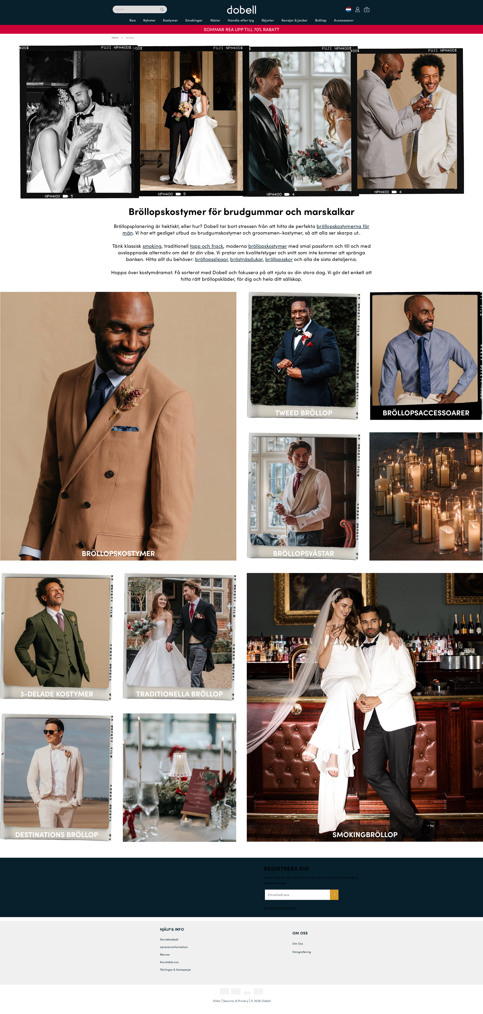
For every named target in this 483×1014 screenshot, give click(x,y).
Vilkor (217, 1001)
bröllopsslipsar (211, 259)
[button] (241, 27)
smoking (152, 245)
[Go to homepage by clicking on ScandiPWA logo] (241, 7)
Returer (165, 954)
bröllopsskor (279, 259)
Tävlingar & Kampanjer (175, 969)
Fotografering (301, 952)
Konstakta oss (169, 962)
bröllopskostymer (267, 245)
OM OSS (300, 933)
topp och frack (206, 245)
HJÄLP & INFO (172, 929)
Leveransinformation (174, 947)
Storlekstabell (169, 939)
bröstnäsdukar (246, 259)
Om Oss (297, 943)
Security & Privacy (235, 1001)
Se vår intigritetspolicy (279, 908)
